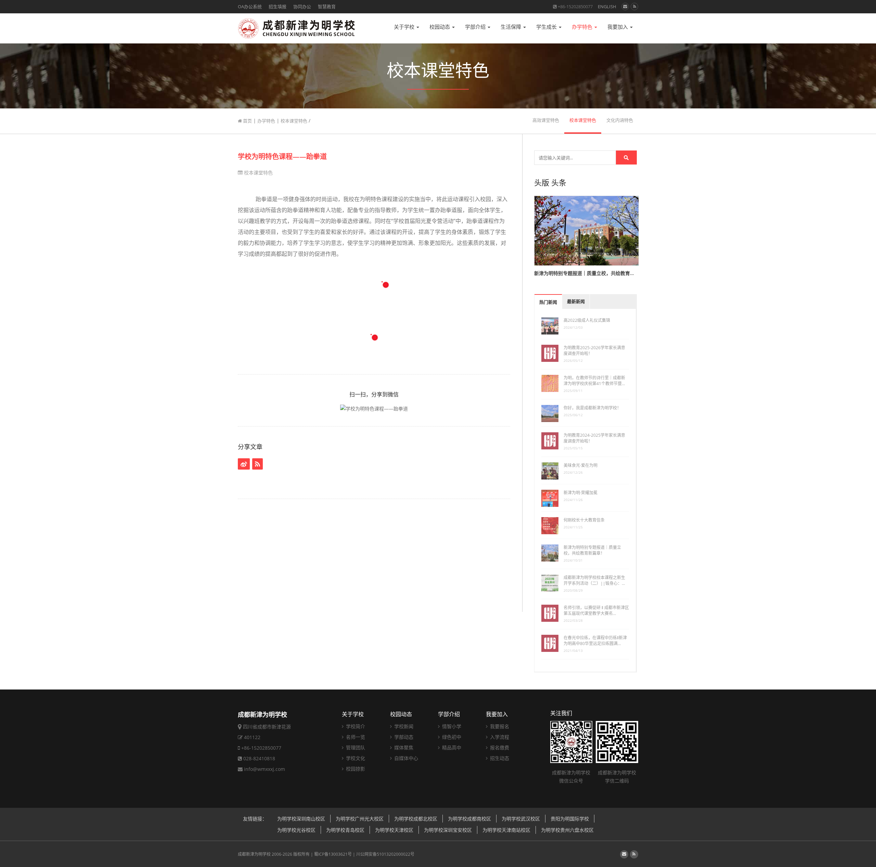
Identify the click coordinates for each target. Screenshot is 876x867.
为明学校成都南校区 (469, 818)
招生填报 (277, 6)
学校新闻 (403, 726)
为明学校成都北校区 (415, 818)
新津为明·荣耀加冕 (580, 493)
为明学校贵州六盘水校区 (567, 830)
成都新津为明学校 (254, 854)
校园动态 (440, 27)
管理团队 (355, 747)
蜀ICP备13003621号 (333, 854)
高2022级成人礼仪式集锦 (587, 320)
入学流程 (499, 737)
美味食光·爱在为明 (580, 465)
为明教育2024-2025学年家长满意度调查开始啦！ (594, 438)
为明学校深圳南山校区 (301, 818)
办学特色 (583, 27)
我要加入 (618, 27)
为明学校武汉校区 (521, 818)
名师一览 (355, 737)
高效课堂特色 (545, 120)
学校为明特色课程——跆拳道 (282, 156)
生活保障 (512, 27)
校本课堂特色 (294, 121)
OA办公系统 (250, 6)
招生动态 (499, 758)
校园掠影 (355, 768)
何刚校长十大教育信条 (584, 520)
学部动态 (403, 737)
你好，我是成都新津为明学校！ (592, 408)
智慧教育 (327, 6)
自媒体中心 (405, 758)
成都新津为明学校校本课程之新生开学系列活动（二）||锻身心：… (594, 580)
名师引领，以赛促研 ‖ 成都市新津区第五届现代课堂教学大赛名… (596, 610)
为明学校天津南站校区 (506, 830)
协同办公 (302, 6)
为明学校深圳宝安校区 (448, 830)
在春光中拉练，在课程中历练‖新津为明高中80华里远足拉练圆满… (595, 640)
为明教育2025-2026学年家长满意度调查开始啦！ (594, 350)
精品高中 (451, 747)
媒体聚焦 (403, 747)
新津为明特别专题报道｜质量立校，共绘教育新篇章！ (592, 550)
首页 (247, 121)
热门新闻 (548, 302)
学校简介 (355, 726)
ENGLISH (607, 6)
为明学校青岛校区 (345, 830)
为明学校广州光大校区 (360, 818)
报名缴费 (499, 747)
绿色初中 (451, 737)
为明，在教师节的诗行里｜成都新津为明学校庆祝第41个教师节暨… (594, 380)
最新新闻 (576, 301)
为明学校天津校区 (394, 830)
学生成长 (547, 27)
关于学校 (405, 27)
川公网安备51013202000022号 (385, 854)
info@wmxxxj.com (264, 769)
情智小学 (451, 726)
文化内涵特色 (619, 120)
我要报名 (499, 726)
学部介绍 (476, 27)
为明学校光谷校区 (296, 830)
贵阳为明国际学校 (570, 818)
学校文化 (355, 758)
